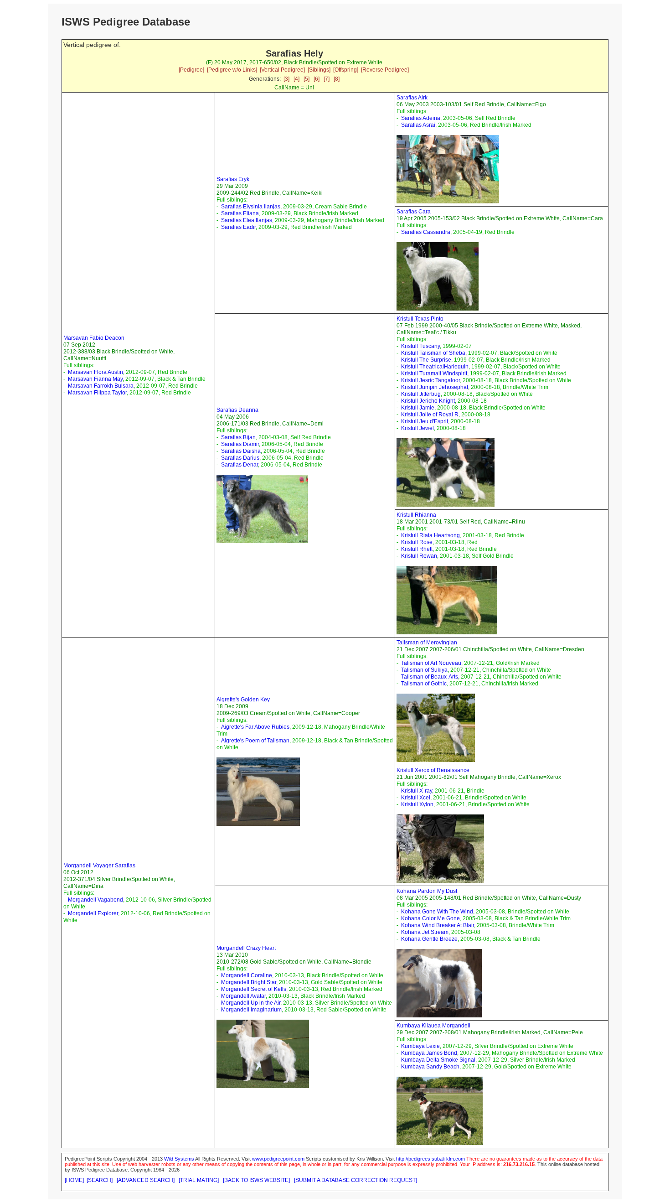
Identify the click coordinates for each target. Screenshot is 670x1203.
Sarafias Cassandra (425, 232)
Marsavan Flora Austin (95, 372)
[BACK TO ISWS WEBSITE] (256, 1180)
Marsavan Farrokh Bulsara (101, 386)
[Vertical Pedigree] (282, 70)
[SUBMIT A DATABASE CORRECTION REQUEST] (355, 1180)
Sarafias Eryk (232, 179)
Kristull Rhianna (416, 515)
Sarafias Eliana (240, 213)
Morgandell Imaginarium (251, 1009)
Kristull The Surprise (426, 360)
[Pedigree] (191, 70)
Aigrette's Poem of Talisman (255, 740)
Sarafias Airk (412, 97)
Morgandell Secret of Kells (253, 989)
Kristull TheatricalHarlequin (435, 366)
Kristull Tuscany (420, 346)
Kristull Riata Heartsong (430, 535)
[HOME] (74, 1180)
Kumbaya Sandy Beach (430, 1066)
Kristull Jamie (417, 407)
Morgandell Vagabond (95, 900)
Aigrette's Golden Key (243, 699)
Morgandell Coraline (246, 975)
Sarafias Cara (414, 211)
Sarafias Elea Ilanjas (246, 220)
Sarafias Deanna (237, 410)
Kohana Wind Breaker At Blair (437, 925)
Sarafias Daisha (241, 451)
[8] (337, 79)
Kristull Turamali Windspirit (434, 373)
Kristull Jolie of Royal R (430, 414)
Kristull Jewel (417, 428)
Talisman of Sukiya (424, 670)
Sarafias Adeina (420, 118)
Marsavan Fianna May (95, 379)
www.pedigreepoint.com (278, 1159)
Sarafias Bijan (238, 437)
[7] (327, 79)
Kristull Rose (417, 542)
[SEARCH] (100, 1180)
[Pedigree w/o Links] (232, 70)
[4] (296, 79)
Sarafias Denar (239, 464)
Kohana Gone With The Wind (437, 911)
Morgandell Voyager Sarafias (99, 865)
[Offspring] (345, 70)
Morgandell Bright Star (248, 982)
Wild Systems (179, 1159)
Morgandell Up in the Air (250, 1003)
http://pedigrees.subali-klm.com (430, 1159)
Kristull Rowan (419, 556)
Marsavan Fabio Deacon (93, 338)
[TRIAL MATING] (199, 1180)
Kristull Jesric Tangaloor (430, 380)
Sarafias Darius (240, 458)
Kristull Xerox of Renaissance (433, 770)
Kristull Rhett (417, 549)
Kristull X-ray (416, 791)
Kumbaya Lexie (420, 1046)
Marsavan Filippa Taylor (97, 392)
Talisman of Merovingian (427, 642)
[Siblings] (319, 70)
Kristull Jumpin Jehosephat (434, 387)
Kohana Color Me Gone (430, 918)
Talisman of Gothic (424, 683)
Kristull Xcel (415, 797)
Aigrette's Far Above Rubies (255, 727)
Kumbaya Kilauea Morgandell (433, 1025)
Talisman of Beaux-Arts (429, 677)
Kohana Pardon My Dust (427, 891)
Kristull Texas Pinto (420, 319)
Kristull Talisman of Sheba (433, 353)
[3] (286, 79)
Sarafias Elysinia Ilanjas (250, 206)
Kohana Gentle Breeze (429, 939)
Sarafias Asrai (418, 125)
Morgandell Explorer (93, 913)
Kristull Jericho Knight (428, 401)
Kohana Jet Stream (424, 932)
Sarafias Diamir (240, 444)
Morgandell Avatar (243, 996)
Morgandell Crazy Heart (246, 948)
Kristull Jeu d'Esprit (424, 421)
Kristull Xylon (417, 804)
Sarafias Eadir (238, 227)
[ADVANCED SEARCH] (146, 1180)
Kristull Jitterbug (421, 394)
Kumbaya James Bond (429, 1053)
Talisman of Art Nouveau (431, 663)
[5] (306, 79)
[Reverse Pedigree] (385, 70)
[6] (317, 79)
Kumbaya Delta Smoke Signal (438, 1060)
